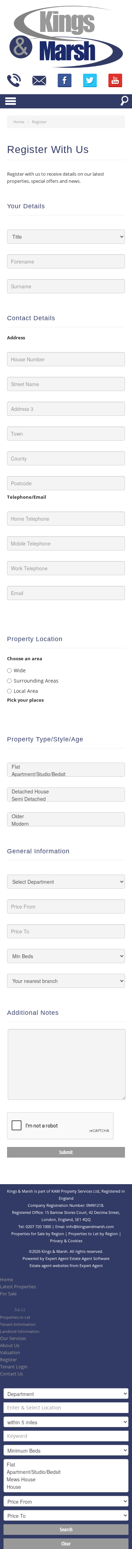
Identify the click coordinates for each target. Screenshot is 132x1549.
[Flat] (66, 766)
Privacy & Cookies (66, 1240)
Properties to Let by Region (93, 1233)
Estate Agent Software (89, 1258)
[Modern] (66, 823)
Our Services (13, 1338)
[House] (66, 1487)
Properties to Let (15, 1317)
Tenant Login (13, 1367)
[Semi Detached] (66, 799)
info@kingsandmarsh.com (90, 1226)
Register (8, 1360)
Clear (66, 1543)
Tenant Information (18, 1324)
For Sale (8, 1294)
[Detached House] (66, 791)
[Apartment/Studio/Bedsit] (66, 774)
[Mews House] (66, 1479)
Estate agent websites (49, 1265)
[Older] (66, 816)
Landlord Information (19, 1331)
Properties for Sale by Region (37, 1233)
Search (66, 1529)
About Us (9, 1345)
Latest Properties (18, 1287)
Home (6, 1280)
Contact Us (11, 1374)
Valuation (10, 1353)
